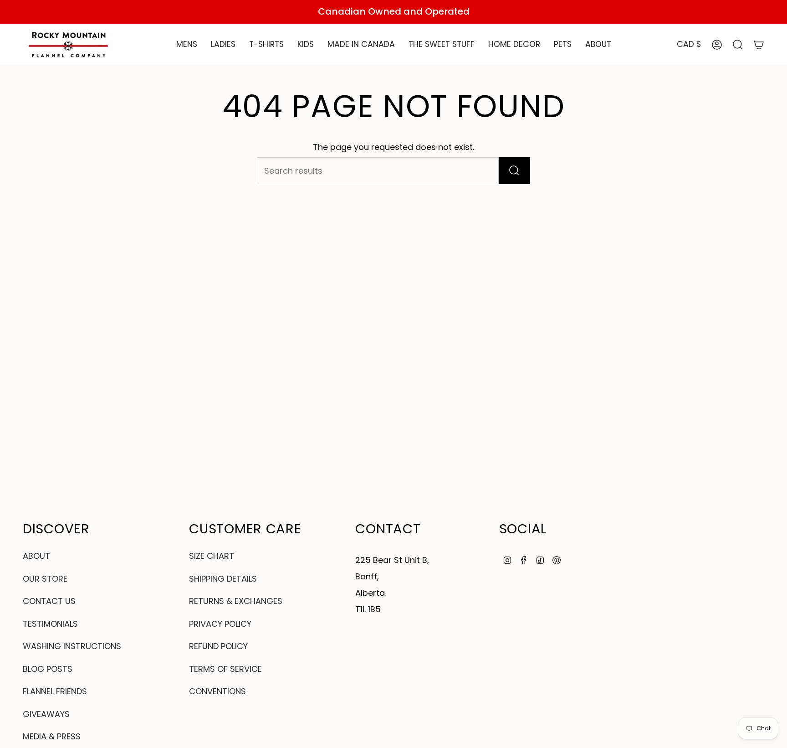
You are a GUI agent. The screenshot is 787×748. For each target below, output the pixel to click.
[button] (186, 44)
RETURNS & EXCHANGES (235, 601)
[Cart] (758, 44)
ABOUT (36, 556)
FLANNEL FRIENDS (55, 691)
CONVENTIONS (217, 691)
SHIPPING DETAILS (223, 578)
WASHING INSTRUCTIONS (72, 646)
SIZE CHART (211, 556)
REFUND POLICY (218, 646)
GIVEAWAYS (46, 714)
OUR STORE (45, 578)
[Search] (514, 170)
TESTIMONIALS (50, 623)
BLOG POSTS (47, 669)
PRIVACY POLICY (220, 623)
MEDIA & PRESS (52, 736)
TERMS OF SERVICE (225, 669)
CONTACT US (49, 601)
